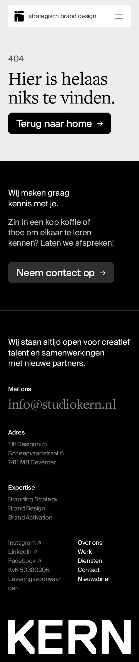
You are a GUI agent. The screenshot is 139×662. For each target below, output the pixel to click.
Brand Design (26, 508)
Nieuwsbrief (94, 579)
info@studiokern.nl (62, 404)
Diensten (90, 561)
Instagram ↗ (24, 543)
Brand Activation (30, 517)
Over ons (90, 543)
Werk (85, 552)
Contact (88, 570)
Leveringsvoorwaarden (34, 583)
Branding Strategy (33, 499)
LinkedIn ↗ (22, 552)
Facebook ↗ (24, 561)
